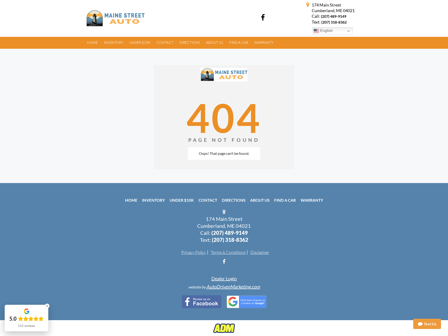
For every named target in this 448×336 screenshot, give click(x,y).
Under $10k (182, 200)
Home (131, 200)
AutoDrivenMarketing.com (233, 286)
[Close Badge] (47, 306)
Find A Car (285, 200)
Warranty (312, 200)
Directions (233, 200)
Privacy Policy (193, 252)
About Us (260, 200)
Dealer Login (224, 278)
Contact (208, 200)
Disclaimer (259, 252)
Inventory (153, 200)
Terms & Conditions (228, 252)
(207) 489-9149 (333, 16)
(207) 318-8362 (230, 240)
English (326, 31)
